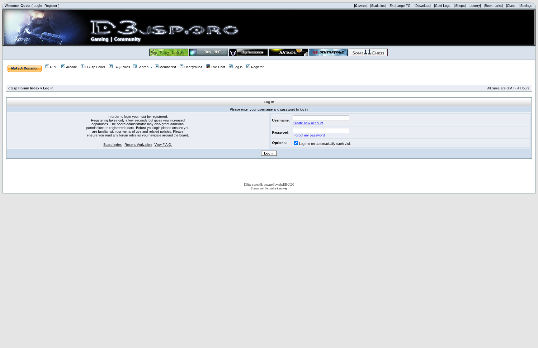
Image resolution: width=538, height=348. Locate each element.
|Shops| (460, 5)
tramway (282, 188)
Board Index (112, 144)
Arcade (71, 67)
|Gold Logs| (442, 5)
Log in (238, 67)
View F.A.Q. (163, 144)
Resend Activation (138, 144)
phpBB (282, 184)
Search (143, 67)
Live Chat (218, 67)
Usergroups (193, 67)
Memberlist (167, 67)
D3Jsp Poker (95, 67)
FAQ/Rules (122, 67)
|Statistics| (378, 5)
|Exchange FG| (400, 5)
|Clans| (511, 5)
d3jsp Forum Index (23, 88)
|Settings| (526, 5)
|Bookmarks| (493, 5)
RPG (54, 67)
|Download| (422, 5)
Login (38, 5)
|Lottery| (475, 5)
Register (51, 5)
